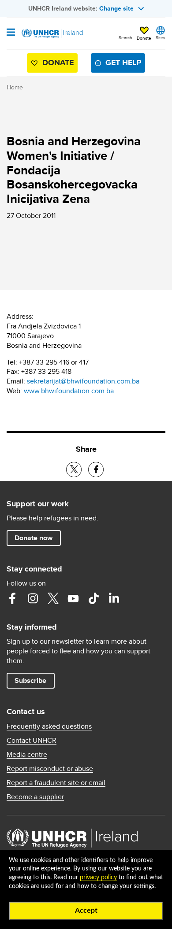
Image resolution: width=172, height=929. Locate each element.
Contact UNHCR (31, 740)
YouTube (73, 598)
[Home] (52, 33)
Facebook (12, 598)
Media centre (27, 754)
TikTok (93, 598)
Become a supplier (35, 797)
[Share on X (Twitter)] (74, 469)
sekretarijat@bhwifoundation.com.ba (83, 381)
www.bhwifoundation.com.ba (69, 391)
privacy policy (98, 877)
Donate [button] (144, 38)
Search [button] (125, 37)
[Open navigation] (11, 33)
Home (15, 87)
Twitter (53, 598)
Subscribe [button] (30, 680)
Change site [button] (116, 8)
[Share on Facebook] (96, 469)
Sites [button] (160, 37)
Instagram (32, 598)
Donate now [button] (33, 538)
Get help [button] (123, 62)
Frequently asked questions (49, 726)
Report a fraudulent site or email (56, 783)
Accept (86, 910)
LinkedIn (114, 598)
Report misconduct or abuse (50, 769)
